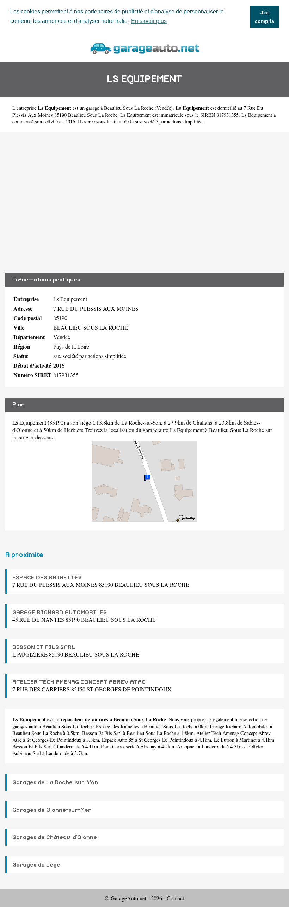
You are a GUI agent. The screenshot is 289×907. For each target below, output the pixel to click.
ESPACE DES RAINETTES (47, 578)
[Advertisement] (144, 202)
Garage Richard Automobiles (239, 726)
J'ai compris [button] (264, 17)
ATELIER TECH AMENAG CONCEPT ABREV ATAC (79, 682)
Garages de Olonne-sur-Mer (51, 810)
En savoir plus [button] (149, 21)
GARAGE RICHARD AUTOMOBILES (59, 612)
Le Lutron (224, 739)
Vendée (163, 107)
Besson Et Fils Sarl (102, 733)
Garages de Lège (36, 865)
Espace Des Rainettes (117, 726)
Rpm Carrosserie (118, 746)
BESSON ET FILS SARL (43, 647)
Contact (175, 898)
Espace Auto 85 (118, 739)
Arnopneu (187, 746)
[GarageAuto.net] (144, 47)
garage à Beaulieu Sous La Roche (119, 107)
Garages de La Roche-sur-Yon (55, 782)
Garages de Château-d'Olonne (54, 837)
